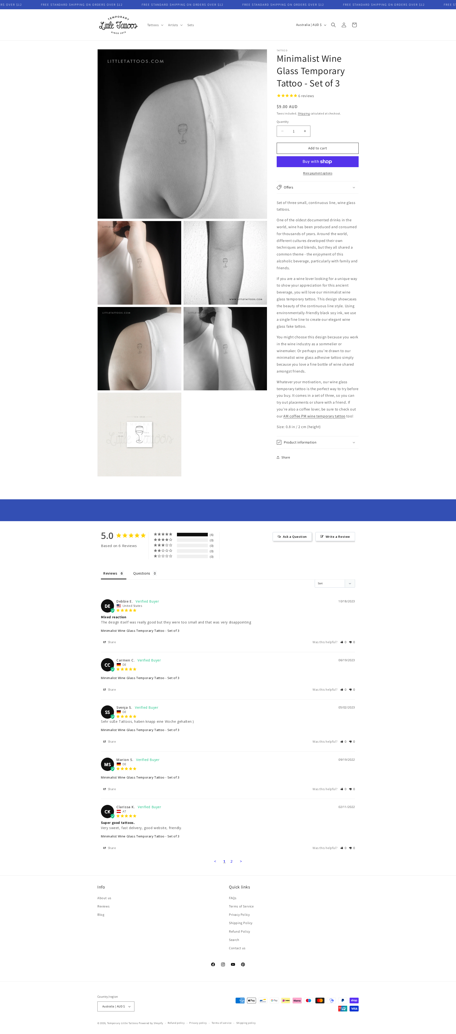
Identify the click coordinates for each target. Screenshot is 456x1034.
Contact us (237, 948)
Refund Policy (239, 931)
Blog (100, 914)
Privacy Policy (239, 914)
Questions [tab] (141, 573)
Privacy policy (198, 1023)
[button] (154, 25)
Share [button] (285, 457)
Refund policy (176, 1023)
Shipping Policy (240, 923)
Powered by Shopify (151, 1023)
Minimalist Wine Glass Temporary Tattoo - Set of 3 (140, 630)
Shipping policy (246, 1023)
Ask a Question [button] (295, 536)
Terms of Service (241, 906)
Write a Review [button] (338, 536)
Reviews (103, 906)
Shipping (304, 113)
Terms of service (222, 1023)
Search (234, 940)
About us (104, 898)
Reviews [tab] (110, 573)
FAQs (232, 898)
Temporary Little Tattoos (122, 1023)
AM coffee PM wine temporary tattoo (314, 416)
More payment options (317, 173)
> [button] (241, 861)
